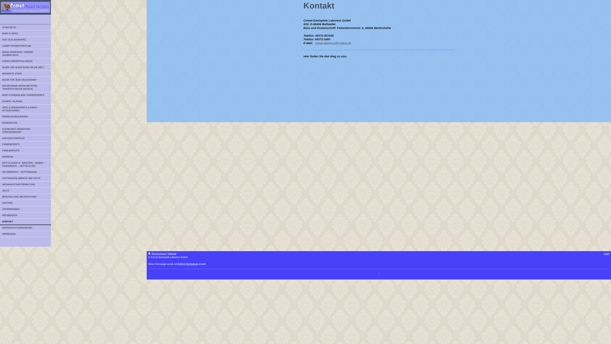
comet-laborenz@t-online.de (333, 43)
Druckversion (158, 253)
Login (606, 253)
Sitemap (172, 253)
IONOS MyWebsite (188, 264)
